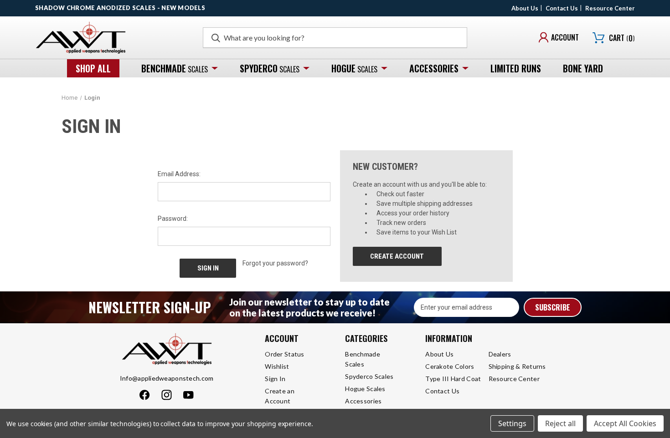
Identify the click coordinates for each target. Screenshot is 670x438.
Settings (512, 423)
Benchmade (174, 68)
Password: (173, 218)
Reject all (560, 423)
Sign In (275, 378)
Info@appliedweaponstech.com (167, 378)
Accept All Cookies (625, 423)
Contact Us (562, 8)
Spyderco (269, 68)
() (622, 38)
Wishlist (277, 366)
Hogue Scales (365, 388)
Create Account (397, 256)
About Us (524, 8)
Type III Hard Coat (453, 378)
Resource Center (610, 8)
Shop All (93, 68)
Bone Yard (583, 68)
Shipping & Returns (517, 366)
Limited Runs (515, 68)
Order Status (284, 354)
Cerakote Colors (449, 366)
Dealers (500, 354)
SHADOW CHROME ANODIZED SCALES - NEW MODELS (120, 7)
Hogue (354, 68)
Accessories (434, 68)
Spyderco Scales (369, 376)
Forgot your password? (275, 263)
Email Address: (179, 174)
